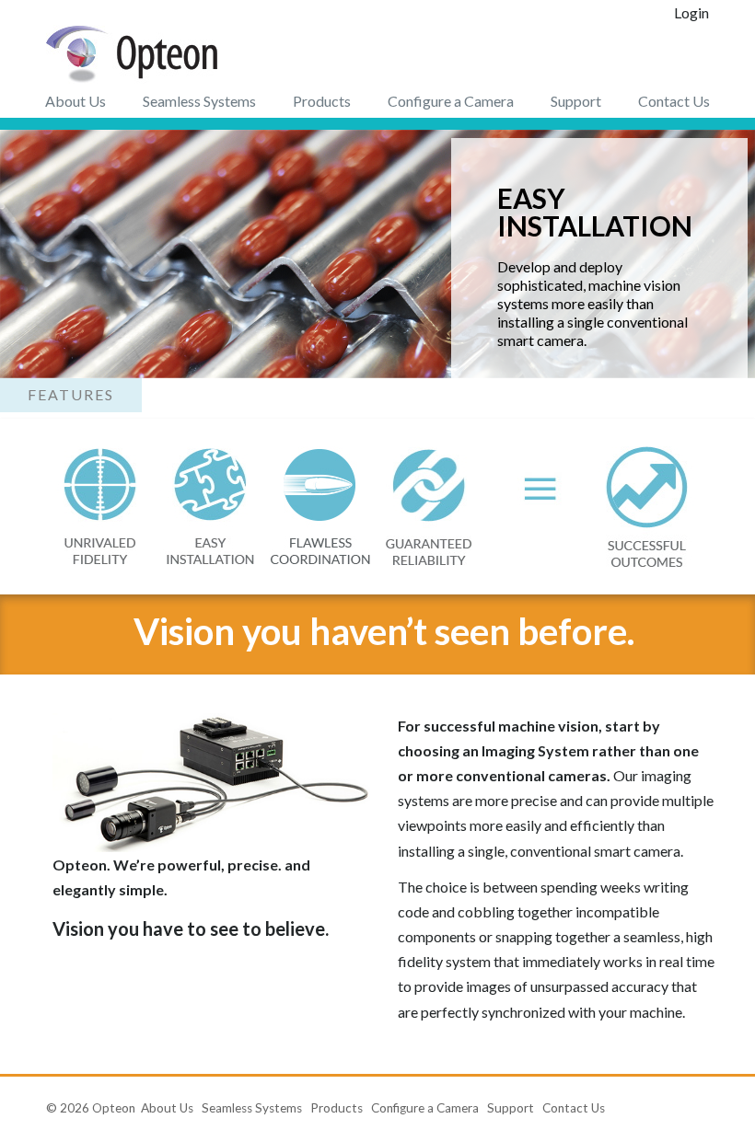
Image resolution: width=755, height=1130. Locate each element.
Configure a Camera (451, 101)
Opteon (113, 1108)
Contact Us (674, 101)
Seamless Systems (199, 101)
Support (576, 101)
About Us (75, 101)
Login (691, 12)
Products (322, 101)
